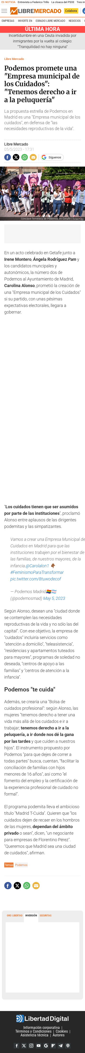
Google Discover (46, 1046)
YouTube (38, 1046)
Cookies (62, 1031)
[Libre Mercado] (35, 11)
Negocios (75, 20)
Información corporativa (41, 1028)
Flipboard (53, 1046)
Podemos (21, 865)
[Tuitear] (16, 157)
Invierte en (25, 20)
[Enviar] (24, 157)
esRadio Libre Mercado (50, 20)
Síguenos (55, 157)
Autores (58, 1035)
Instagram (31, 1046)
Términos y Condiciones (33, 1031)
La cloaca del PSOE (62, 2)
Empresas (8, 20)
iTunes (68, 1046)
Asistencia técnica (34, 1035)
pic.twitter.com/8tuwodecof (35, 579)
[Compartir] (7, 157)
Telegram (60, 1046)
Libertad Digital (42, 1018)
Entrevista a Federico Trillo (33, 2)
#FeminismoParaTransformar (37, 572)
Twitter (24, 1046)
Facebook (16, 1046)
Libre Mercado (14, 59)
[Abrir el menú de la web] (5, 11)
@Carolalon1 (37, 566)
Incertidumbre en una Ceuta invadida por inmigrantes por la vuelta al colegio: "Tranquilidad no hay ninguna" (42, 41)
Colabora (71, 11)
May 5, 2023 (54, 598)
